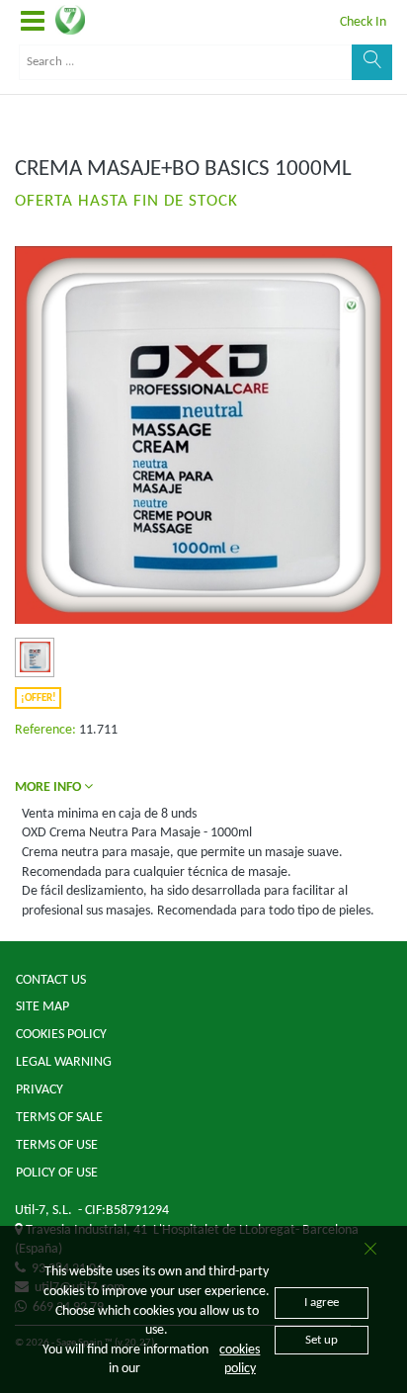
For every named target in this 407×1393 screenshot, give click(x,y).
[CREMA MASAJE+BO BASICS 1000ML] (35, 657)
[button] (32, 22)
